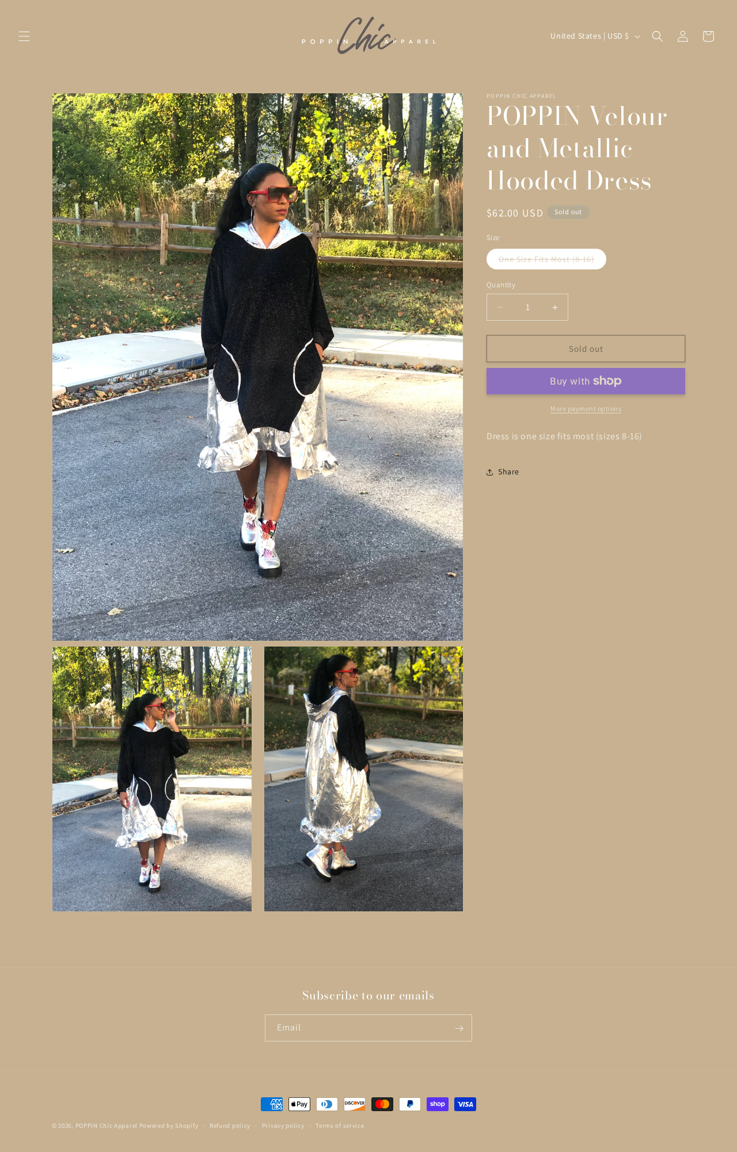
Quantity (501, 285)
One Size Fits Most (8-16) (552, 261)
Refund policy (230, 1125)
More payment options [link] (585, 408)
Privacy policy (283, 1125)
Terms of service (340, 1125)
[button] (24, 36)
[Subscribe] (459, 1028)
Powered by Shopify (169, 1125)
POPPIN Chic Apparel (106, 1125)
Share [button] (508, 471)
